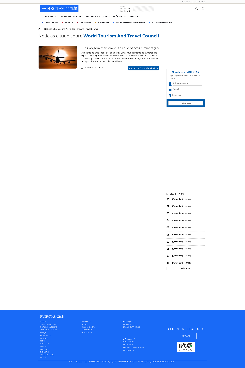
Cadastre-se (186, 103)
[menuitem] (185, 2)
